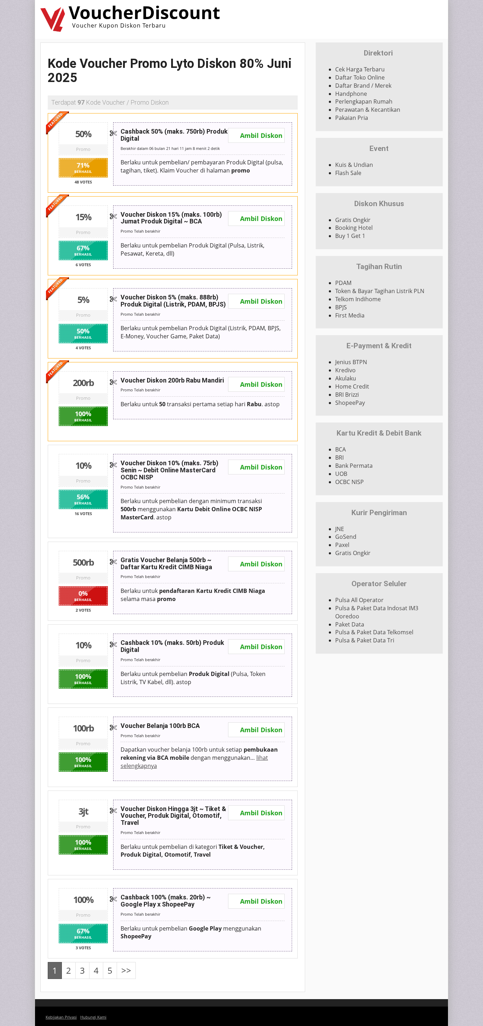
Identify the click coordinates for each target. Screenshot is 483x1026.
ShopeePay (350, 403)
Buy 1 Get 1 (350, 236)
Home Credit (352, 386)
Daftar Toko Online (360, 77)
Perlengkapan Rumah (363, 101)
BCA (340, 449)
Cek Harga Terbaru (360, 69)
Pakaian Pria (351, 118)
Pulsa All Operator (359, 600)
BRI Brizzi (347, 394)
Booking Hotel (354, 228)
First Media (350, 315)
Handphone (351, 94)
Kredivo (345, 370)
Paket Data (349, 624)
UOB (341, 474)
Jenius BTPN (351, 362)
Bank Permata (354, 466)
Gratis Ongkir (353, 220)
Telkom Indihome (358, 299)
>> (126, 970)
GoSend (345, 537)
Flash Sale (348, 173)
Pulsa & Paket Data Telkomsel (374, 632)
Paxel (342, 545)
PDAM (343, 283)
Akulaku (345, 378)
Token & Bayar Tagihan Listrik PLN (379, 291)
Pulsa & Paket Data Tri (364, 640)
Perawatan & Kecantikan (367, 109)
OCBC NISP (349, 482)
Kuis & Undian (354, 165)
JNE (339, 529)
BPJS (341, 307)
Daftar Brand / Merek (363, 85)
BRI (339, 457)
